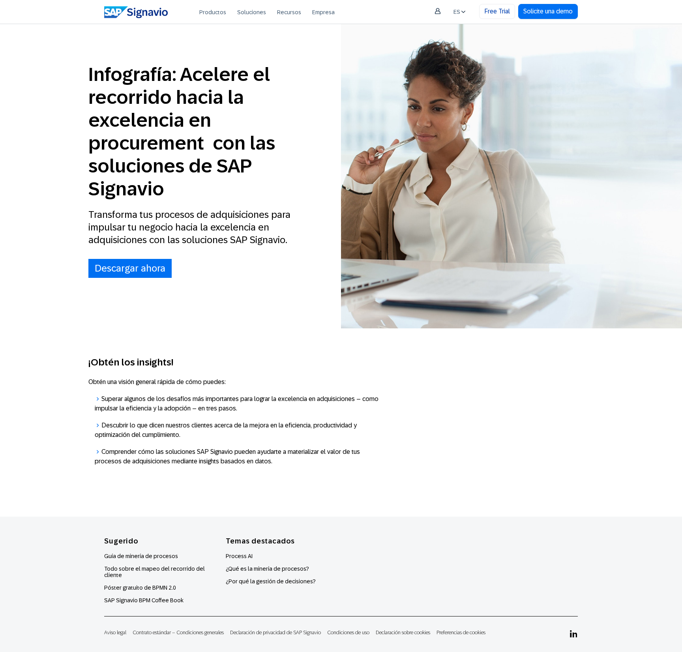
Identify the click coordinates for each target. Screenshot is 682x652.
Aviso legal (115, 632)
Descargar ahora (130, 268)
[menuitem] (212, 12)
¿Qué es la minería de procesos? (267, 569)
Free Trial (497, 11)
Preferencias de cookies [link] (461, 632)
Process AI (239, 556)
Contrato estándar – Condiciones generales (178, 632)
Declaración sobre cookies (403, 632)
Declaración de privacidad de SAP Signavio (275, 632)
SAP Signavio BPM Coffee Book (144, 600)
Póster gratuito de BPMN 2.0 (140, 588)
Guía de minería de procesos (141, 556)
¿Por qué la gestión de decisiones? (271, 581)
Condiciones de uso (348, 632)
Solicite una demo (548, 11)
